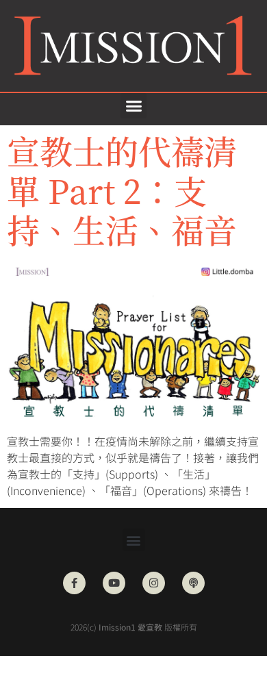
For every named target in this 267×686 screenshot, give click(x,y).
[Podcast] (193, 583)
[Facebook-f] (74, 583)
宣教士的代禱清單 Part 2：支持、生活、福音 (122, 190)
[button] (133, 106)
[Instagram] (153, 583)
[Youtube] (114, 583)
